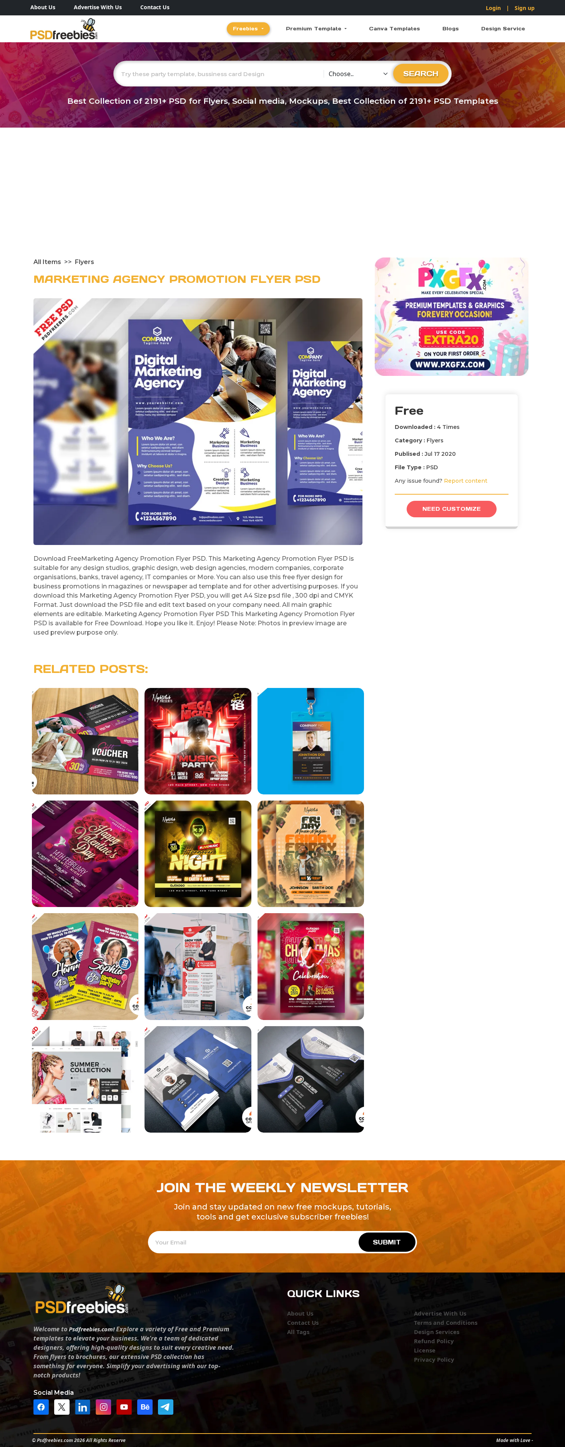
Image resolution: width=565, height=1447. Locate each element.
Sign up (525, 8)
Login (493, 8)
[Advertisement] (282, 200)
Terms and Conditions (445, 1322)
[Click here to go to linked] (84, 1406)
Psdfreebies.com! (92, 1329)
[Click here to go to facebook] (43, 1406)
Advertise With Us (98, 7)
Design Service (503, 28)
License (424, 1350)
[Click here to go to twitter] (63, 1406)
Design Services (436, 1332)
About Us (42, 7)
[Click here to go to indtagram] (105, 1406)
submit (387, 1242)
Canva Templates (394, 28)
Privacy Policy (434, 1359)
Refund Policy (434, 1341)
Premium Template (314, 28)
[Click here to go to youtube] (126, 1406)
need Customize (451, 508)
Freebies (246, 28)
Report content (465, 480)
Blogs (450, 28)
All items (47, 262)
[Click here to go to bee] (146, 1406)
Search (421, 73)
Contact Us (155, 7)
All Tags (298, 1332)
